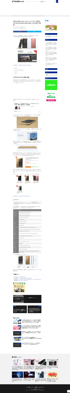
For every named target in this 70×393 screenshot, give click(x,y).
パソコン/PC (37, 1)
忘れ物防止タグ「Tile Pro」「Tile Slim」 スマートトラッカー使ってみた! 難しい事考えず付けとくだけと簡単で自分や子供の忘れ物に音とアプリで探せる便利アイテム (51, 53)
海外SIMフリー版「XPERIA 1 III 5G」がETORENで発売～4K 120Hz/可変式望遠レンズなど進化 (52, 367)
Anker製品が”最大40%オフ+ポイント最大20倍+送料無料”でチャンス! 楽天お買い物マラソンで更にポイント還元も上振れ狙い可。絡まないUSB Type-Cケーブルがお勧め (31, 321)
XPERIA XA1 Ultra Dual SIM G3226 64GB (25, 65)
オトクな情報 (28, 387)
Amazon (20, 337)
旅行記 (45, 1)
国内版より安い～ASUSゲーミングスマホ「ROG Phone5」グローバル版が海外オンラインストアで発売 (29, 379)
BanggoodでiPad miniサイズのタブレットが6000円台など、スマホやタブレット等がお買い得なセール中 (31, 344)
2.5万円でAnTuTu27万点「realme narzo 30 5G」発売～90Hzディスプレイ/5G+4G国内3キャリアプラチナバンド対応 (17, 380)
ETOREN (25, 35)
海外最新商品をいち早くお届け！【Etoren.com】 (21, 280)
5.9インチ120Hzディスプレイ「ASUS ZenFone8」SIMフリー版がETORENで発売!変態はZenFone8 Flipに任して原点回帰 (40, 380)
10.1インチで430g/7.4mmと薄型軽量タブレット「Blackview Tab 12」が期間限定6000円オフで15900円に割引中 (31, 338)
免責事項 (36, 387)
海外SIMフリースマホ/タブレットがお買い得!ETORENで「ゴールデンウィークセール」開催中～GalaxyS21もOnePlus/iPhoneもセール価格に (52, 380)
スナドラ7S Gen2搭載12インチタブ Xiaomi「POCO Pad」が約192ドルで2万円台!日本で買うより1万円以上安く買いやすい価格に (51, 43)
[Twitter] (34, 31)
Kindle (20, 331)
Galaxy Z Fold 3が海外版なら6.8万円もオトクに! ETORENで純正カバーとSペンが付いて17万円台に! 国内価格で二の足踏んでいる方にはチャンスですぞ (29, 367)
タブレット (33, 1)
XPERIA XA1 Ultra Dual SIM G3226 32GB (25, 278)
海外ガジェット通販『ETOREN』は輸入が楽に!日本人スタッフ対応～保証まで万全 (29, 279)
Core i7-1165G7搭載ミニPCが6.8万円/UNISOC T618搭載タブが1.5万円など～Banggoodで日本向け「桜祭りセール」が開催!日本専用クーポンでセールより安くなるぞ (31, 326)
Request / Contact (41, 387)
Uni (46, 55)
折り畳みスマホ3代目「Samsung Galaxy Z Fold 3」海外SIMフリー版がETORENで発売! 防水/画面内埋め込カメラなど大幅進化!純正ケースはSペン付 (40, 367)
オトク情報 (41, 1)
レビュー (32, 387)
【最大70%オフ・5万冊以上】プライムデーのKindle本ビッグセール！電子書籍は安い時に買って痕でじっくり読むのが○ (31, 332)
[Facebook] (20, 31)
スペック (15, 71)
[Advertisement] (35, 9)
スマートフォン (29, 1)
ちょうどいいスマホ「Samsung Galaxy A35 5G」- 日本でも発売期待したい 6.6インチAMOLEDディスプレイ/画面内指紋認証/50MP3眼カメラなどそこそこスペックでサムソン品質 (17, 368)
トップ (26, 1)
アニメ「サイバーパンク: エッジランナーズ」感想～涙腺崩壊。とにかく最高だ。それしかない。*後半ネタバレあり (51, 64)
